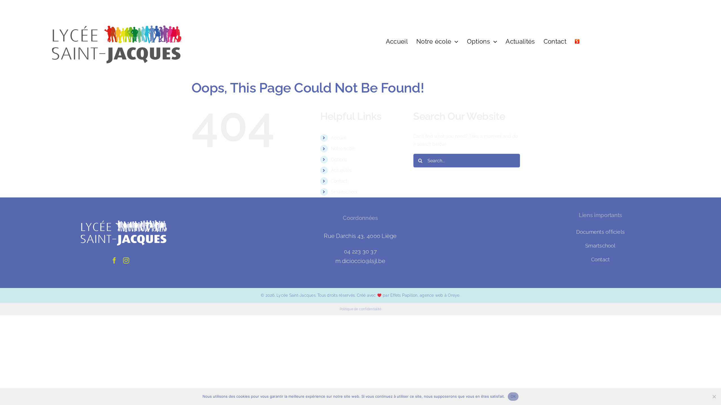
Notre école (343, 148)
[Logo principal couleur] (111, 10)
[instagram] (126, 260)
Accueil (339, 138)
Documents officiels (600, 232)
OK (513, 396)
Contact (339, 181)
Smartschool (344, 192)
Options (339, 159)
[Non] (714, 396)
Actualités (341, 170)
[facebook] (114, 260)
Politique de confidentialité (361, 309)
